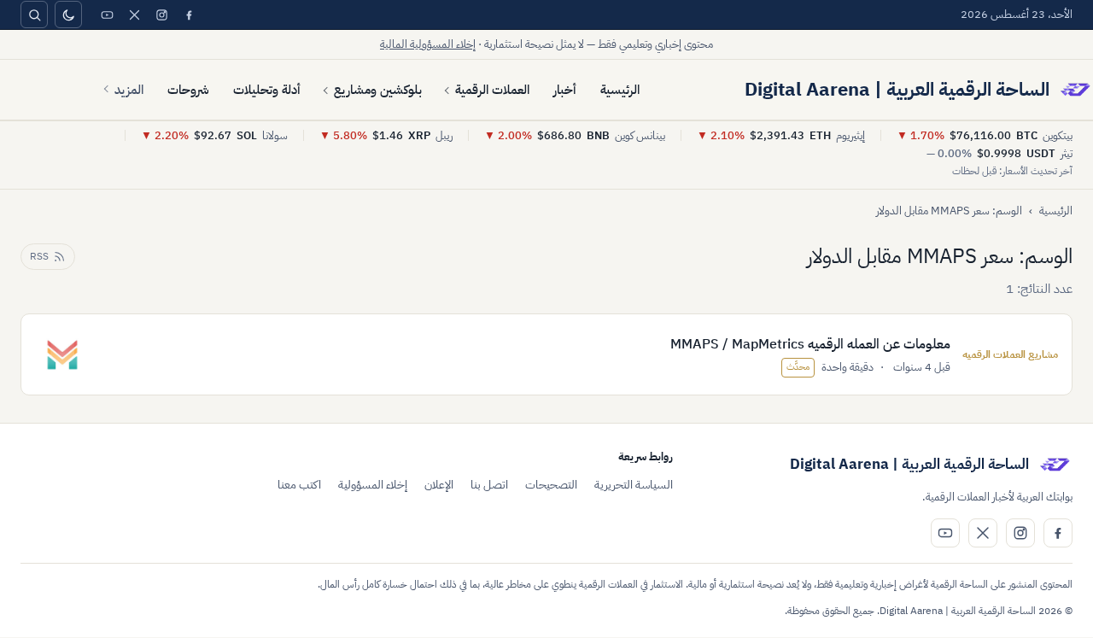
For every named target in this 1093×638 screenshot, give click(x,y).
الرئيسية (620, 89)
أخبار (564, 89)
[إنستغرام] (161, 14)
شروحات (188, 89)
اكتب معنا (299, 485)
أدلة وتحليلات (267, 89)
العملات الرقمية (492, 89)
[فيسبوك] (189, 14)
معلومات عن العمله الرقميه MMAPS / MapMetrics (810, 344)
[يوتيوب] (107, 14)
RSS (39, 256)
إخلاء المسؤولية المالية (428, 44)
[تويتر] (134, 14)
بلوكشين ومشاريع (378, 89)
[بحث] (34, 14)
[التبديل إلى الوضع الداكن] (68, 14)
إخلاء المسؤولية (372, 485)
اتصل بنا (489, 485)
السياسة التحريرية (633, 485)
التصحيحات (551, 485)
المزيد (128, 89)
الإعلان (438, 485)
